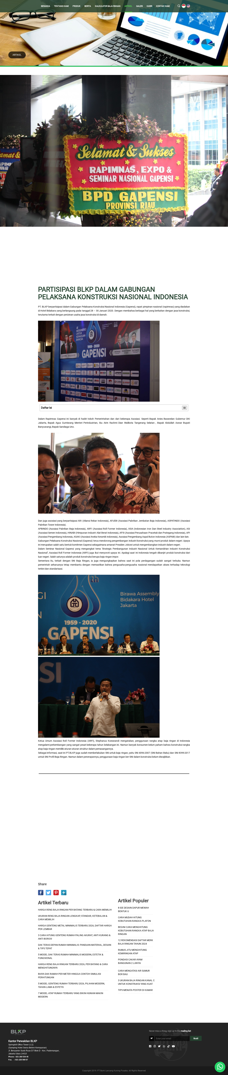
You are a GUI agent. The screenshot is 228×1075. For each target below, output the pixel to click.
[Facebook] (150, 1046)
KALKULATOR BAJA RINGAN (108, 6)
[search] (179, 6)
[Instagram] (155, 1046)
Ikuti (195, 1038)
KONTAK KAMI (163, 6)
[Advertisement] (114, 258)
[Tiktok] (168, 1046)
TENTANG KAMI (61, 6)
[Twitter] (159, 1046)
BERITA (87, 6)
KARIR (149, 6)
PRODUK (76, 6)
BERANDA (45, 6)
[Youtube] (173, 1046)
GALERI (139, 6)
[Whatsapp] (164, 1046)
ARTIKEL (128, 6)
